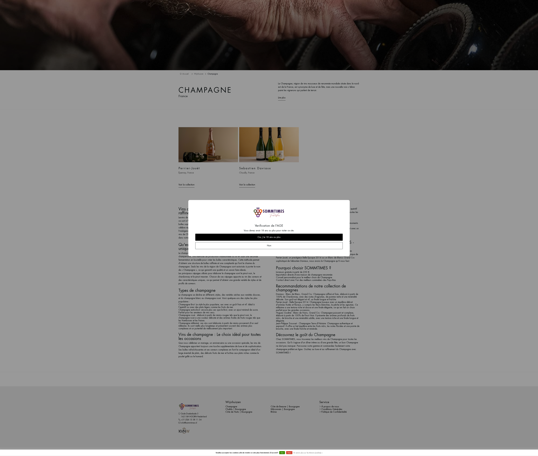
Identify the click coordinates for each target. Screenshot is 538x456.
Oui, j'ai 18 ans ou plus (269, 237)
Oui (282, 453)
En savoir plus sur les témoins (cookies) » (308, 453)
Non (289, 453)
